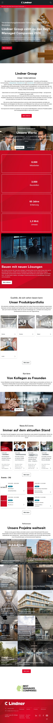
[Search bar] (50, 2)
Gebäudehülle (12, 83)
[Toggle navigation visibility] (2, 2)
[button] (22, 61)
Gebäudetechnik (21, 83)
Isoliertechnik (30, 83)
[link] (6, 446)
